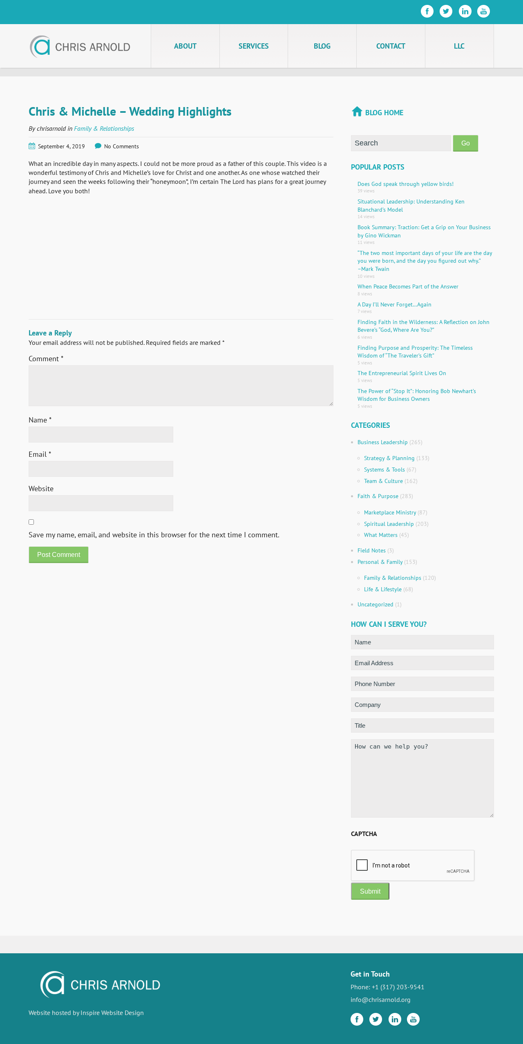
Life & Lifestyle (383, 589)
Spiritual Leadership (389, 524)
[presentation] (413, 866)
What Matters (381, 535)
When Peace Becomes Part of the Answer (408, 286)
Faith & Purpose (378, 496)
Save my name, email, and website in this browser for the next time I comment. (154, 534)
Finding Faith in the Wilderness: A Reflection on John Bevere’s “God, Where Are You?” (423, 326)
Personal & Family (380, 562)
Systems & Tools (384, 469)
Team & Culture (383, 481)
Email (40, 454)
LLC (459, 46)
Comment (46, 358)
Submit (370, 891)
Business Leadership (383, 442)
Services (254, 46)
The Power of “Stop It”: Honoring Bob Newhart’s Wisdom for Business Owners (417, 395)
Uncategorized (375, 604)
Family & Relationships (104, 128)
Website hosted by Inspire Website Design (86, 1012)
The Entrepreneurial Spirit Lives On (402, 373)
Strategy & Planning (389, 458)
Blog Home (384, 112)
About (185, 46)
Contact (390, 46)
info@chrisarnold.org (381, 999)
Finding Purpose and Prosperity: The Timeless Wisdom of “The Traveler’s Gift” (415, 352)
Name (40, 420)
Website (41, 488)
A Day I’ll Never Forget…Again (394, 304)
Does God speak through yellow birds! (406, 184)
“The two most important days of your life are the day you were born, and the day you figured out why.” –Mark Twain (425, 261)
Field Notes (372, 550)
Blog (322, 46)
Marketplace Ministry (390, 512)
